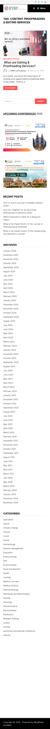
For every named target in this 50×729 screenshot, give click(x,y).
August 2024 (9, 321)
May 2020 (8, 482)
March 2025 (8, 292)
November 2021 (10, 445)
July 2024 (7, 325)
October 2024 (9, 313)
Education (7, 552)
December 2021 (10, 440)
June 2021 (8, 461)
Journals (7, 577)
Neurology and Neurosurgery (16, 594)
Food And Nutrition (12, 569)
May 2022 (8, 424)
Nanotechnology (10, 589)
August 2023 (9, 366)
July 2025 (7, 275)
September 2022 (11, 407)
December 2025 (10, 255)
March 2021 (8, 473)
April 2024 (8, 337)
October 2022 (9, 403)
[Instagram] (42, 2)
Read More (10, 88)
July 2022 (7, 416)
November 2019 (10, 502)
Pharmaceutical (10, 606)
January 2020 (9, 494)
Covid (6, 536)
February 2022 (10, 436)
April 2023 (8, 383)
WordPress (39, 722)
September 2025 (11, 267)
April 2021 (8, 469)
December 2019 (10, 498)
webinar (7, 635)
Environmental (9, 565)
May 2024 (8, 333)
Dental (6, 540)
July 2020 (7, 478)
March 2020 (8, 486)
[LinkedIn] (45, 2)
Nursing (6, 598)
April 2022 (8, 428)
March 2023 (8, 387)
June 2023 (8, 374)
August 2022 (9, 412)
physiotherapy (9, 610)
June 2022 (8, 420)
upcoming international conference (19, 631)
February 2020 (10, 490)
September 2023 (11, 362)
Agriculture (8, 519)
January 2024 (9, 350)
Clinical (6, 532)
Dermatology (9, 544)
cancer (6, 523)
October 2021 (9, 449)
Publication (8, 614)
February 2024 (10, 346)
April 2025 (8, 288)
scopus (6, 622)
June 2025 (8, 280)
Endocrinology (10, 556)
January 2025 (9, 300)
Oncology (7, 602)
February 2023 (10, 391)
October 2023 (9, 358)
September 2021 (10, 453)
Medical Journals (11, 581)
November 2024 (10, 308)
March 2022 (8, 432)
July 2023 (7, 370)
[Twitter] (39, 2)
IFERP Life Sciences (18, 71)
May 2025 (8, 284)
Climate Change (10, 528)
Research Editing (11, 59)
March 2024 (8, 341)
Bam (9, 725)
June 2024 (8, 329)
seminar (6, 627)
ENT (5, 561)
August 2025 (9, 271)
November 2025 (10, 259)
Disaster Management (13, 548)
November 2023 (10, 354)
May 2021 (7, 465)
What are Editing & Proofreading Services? (19, 64)
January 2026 (9, 251)
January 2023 (9, 395)
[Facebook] (36, 2)
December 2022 (10, 399)
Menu (43, 8)
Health (6, 573)
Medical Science (10, 585)
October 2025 (9, 263)
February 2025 (10, 296)
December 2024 (10, 304)
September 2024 (11, 317)
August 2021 (9, 457)
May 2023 (8, 379)
